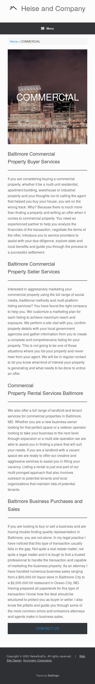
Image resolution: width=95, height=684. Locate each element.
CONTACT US (47, 628)
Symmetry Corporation (37, 660)
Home (13, 41)
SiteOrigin (53, 675)
